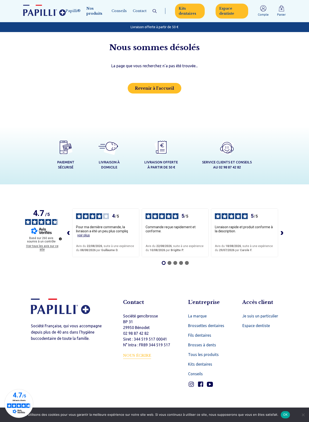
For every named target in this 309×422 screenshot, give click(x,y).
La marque (197, 316)
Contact (140, 11)
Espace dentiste (226, 11)
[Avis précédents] (68, 232)
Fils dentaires (199, 335)
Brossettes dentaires (206, 325)
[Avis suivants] (282, 232)
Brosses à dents (202, 345)
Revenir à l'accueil (154, 88)
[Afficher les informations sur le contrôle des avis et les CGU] (60, 239)
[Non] (303, 414)
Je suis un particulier (260, 316)
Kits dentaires (187, 11)
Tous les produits (203, 354)
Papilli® (73, 11)
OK (285, 414)
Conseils (119, 11)
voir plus (83, 235)
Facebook (200, 384)
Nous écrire (137, 355)
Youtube (210, 384)
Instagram (191, 384)
